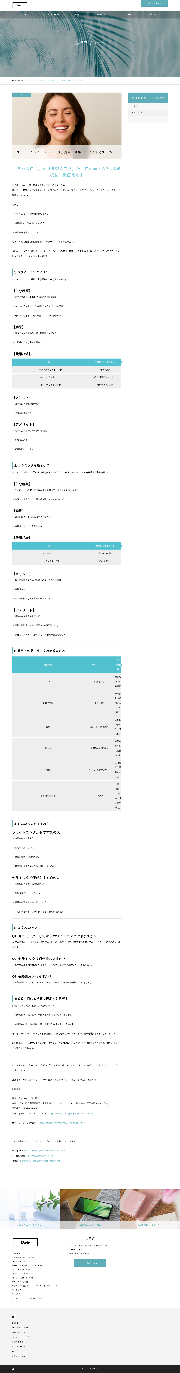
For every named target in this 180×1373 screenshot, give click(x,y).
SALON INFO (103, 14)
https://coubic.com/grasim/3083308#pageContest (62, 1123)
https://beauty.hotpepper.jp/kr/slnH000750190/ (71, 1113)
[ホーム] (13, 80)
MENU (77, 14)
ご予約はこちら (154, 3)
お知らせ (135, 106)
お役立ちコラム (154, 14)
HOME (25, 14)
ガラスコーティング (20, 1337)
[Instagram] (12, 1369)
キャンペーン (137, 113)
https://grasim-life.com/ (34, 1298)
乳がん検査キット (19, 1342)
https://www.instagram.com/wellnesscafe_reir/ (44, 1151)
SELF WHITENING (51, 14)
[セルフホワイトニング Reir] (34, 5)
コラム (21, 95)
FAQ (129, 14)
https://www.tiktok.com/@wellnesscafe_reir (40, 1161)
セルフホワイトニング (21, 1333)
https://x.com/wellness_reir (40, 1156)
